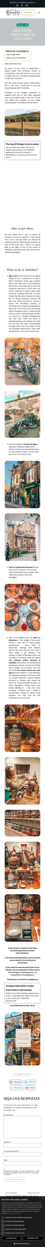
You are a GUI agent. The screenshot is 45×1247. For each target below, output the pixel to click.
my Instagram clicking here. (20, 972)
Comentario (9, 1115)
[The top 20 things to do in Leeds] (22, 150)
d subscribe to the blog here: (24, 973)
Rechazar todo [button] (33, 1238)
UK (26, 25)
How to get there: (13, 54)
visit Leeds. (24, 73)
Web (5, 1160)
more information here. (22, 454)
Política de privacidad (14, 1213)
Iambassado (10, 73)
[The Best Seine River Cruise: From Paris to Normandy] (22, 993)
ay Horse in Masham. (18, 570)
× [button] (42, 1198)
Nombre (7, 1142)
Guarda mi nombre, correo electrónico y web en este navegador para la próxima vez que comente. (21, 1172)
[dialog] (22, 1221)
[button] (39, 12)
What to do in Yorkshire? (16, 58)
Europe (20, 25)
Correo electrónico (12, 1151)
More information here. (29, 331)
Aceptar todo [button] (11, 1238)
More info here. (24, 698)
